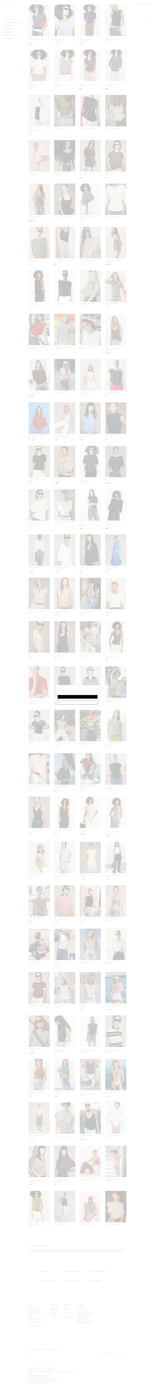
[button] (77, 697)
